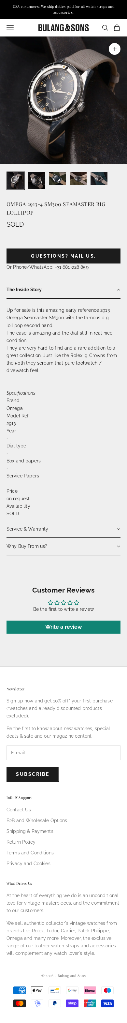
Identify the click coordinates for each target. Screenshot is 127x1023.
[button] (63, 290)
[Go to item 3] (57, 179)
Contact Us (19, 809)
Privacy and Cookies (28, 863)
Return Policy (21, 842)
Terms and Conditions (30, 852)
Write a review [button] (63, 627)
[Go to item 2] (36, 181)
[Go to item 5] (99, 179)
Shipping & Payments (30, 831)
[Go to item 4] (78, 179)
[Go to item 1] (16, 181)
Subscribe (32, 774)
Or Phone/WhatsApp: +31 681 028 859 (48, 267)
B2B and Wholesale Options (37, 820)
